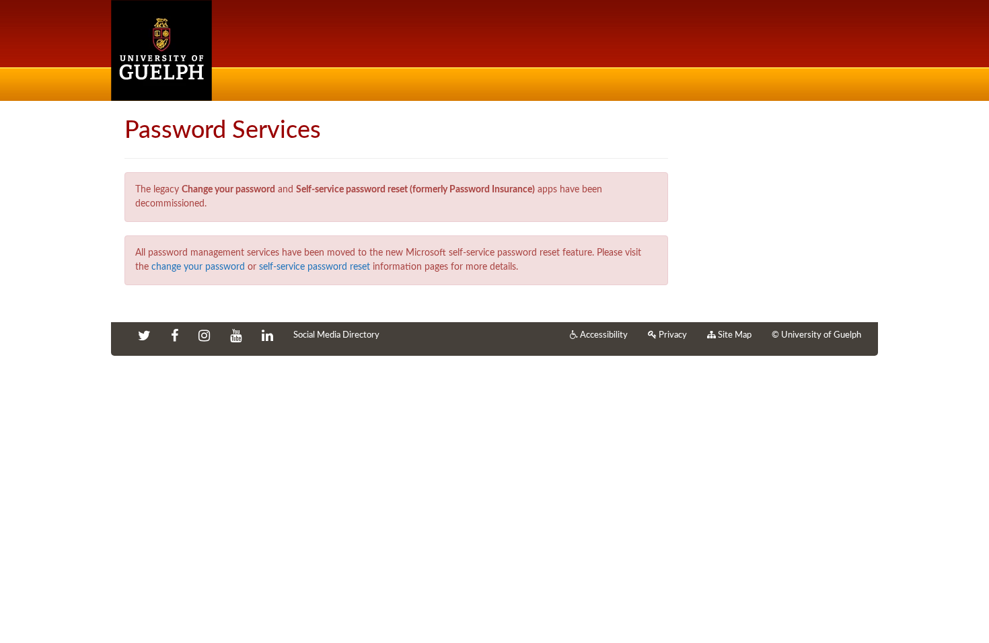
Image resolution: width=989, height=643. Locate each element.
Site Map (734, 335)
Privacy (672, 335)
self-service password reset (314, 267)
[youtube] (236, 337)
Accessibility (603, 335)
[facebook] (174, 337)
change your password (198, 267)
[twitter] (144, 337)
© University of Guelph (816, 335)
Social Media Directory (336, 335)
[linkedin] (267, 337)
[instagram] (204, 337)
